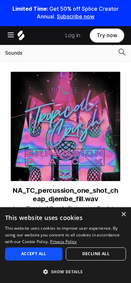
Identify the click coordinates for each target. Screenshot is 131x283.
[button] (65, 271)
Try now (107, 35)
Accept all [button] (33, 254)
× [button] (123, 214)
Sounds (14, 53)
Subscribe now (75, 16)
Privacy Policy (63, 241)
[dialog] (65, 245)
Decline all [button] (96, 254)
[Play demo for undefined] (65, 126)
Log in (72, 35)
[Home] (21, 37)
